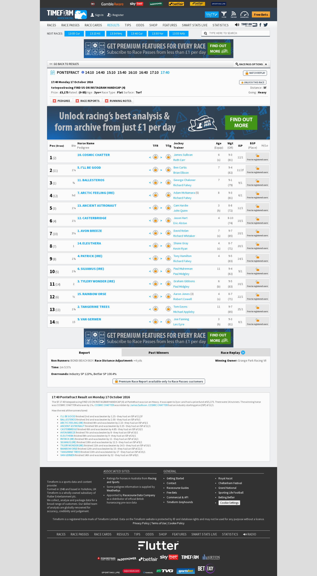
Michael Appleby (184, 312)
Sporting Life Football (230, 492)
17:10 (154, 72)
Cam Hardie (181, 205)
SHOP (153, 25)
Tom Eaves (180, 306)
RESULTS (113, 25)
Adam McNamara (184, 193)
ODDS (140, 25)
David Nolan (181, 231)
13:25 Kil (95, 33)
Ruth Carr (179, 160)
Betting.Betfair (226, 497)
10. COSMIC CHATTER (93, 155)
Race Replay (231, 352)
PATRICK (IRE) (67, 439)
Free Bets (261, 14)
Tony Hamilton (182, 256)
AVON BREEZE (67, 432)
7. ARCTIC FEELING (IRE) (96, 192)
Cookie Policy (176, 523)
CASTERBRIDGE (68, 429)
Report (84, 352)
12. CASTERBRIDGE (92, 218)
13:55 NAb (179, 33)
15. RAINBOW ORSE (91, 294)
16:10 (132, 72)
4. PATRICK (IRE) (89, 256)
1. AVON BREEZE (89, 230)
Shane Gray (181, 243)
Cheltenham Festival (230, 483)
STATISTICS (221, 25)
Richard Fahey (182, 185)
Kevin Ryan (180, 248)
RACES (51, 25)
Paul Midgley (181, 274)
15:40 (122, 72)
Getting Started (175, 478)
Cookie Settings (229, 503)
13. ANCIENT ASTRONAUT (96, 205)
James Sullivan (183, 155)
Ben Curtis (180, 167)
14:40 (100, 72)
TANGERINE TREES (70, 451)
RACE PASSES (70, 25)
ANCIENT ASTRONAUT (72, 426)
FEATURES (170, 25)
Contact (171, 483)
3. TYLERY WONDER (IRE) (96, 281)
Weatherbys (113, 490)
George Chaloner (185, 180)
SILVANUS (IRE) (68, 442)
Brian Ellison (181, 173)
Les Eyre (178, 324)
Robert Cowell (182, 299)
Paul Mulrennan (183, 269)
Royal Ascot (225, 478)
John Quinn (180, 210)
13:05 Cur (74, 33)
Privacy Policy (141, 523)
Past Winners (159, 352)
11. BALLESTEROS (90, 180)
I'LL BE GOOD (67, 416)
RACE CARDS (93, 25)
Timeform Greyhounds (180, 502)
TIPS (128, 25)
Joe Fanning (181, 319)
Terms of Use (158, 523)
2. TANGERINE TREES (93, 306)
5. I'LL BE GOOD (89, 167)
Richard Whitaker (184, 236)
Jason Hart (180, 218)
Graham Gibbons (184, 281)
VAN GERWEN (67, 455)
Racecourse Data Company (139, 495)
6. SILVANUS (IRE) (90, 268)
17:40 (165, 72)
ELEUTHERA (66, 435)
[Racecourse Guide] (83, 72)
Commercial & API (177, 497)
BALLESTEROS (68, 419)
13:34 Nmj (116, 33)
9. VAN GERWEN (89, 319)
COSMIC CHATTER (104, 405)
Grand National (227, 488)
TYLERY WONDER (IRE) (72, 445)
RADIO (251, 534)
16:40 (143, 72)
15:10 (111, 72)
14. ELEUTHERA (89, 243)
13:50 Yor (157, 33)
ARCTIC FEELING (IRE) (71, 422)
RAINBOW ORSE (68, 448)
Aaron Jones (182, 294)
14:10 (89, 72)
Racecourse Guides (178, 488)
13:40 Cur (137, 33)
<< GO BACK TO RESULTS (64, 64)
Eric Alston (180, 223)
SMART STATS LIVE (194, 25)
